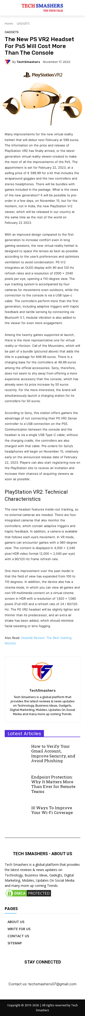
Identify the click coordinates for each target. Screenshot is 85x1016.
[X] (64, 976)
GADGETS (23, 24)
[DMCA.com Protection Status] (28, 897)
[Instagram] (32, 976)
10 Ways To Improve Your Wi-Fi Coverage (52, 810)
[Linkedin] (42, 976)
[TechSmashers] (8, 62)
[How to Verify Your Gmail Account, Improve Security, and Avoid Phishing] (16, 750)
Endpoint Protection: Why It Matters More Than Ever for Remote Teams (53, 784)
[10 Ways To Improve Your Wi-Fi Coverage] (16, 812)
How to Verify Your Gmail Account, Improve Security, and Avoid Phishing (53, 753)
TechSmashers (28, 61)
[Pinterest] (53, 976)
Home (9, 24)
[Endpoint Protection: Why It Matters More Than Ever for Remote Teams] (16, 781)
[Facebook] (21, 976)
